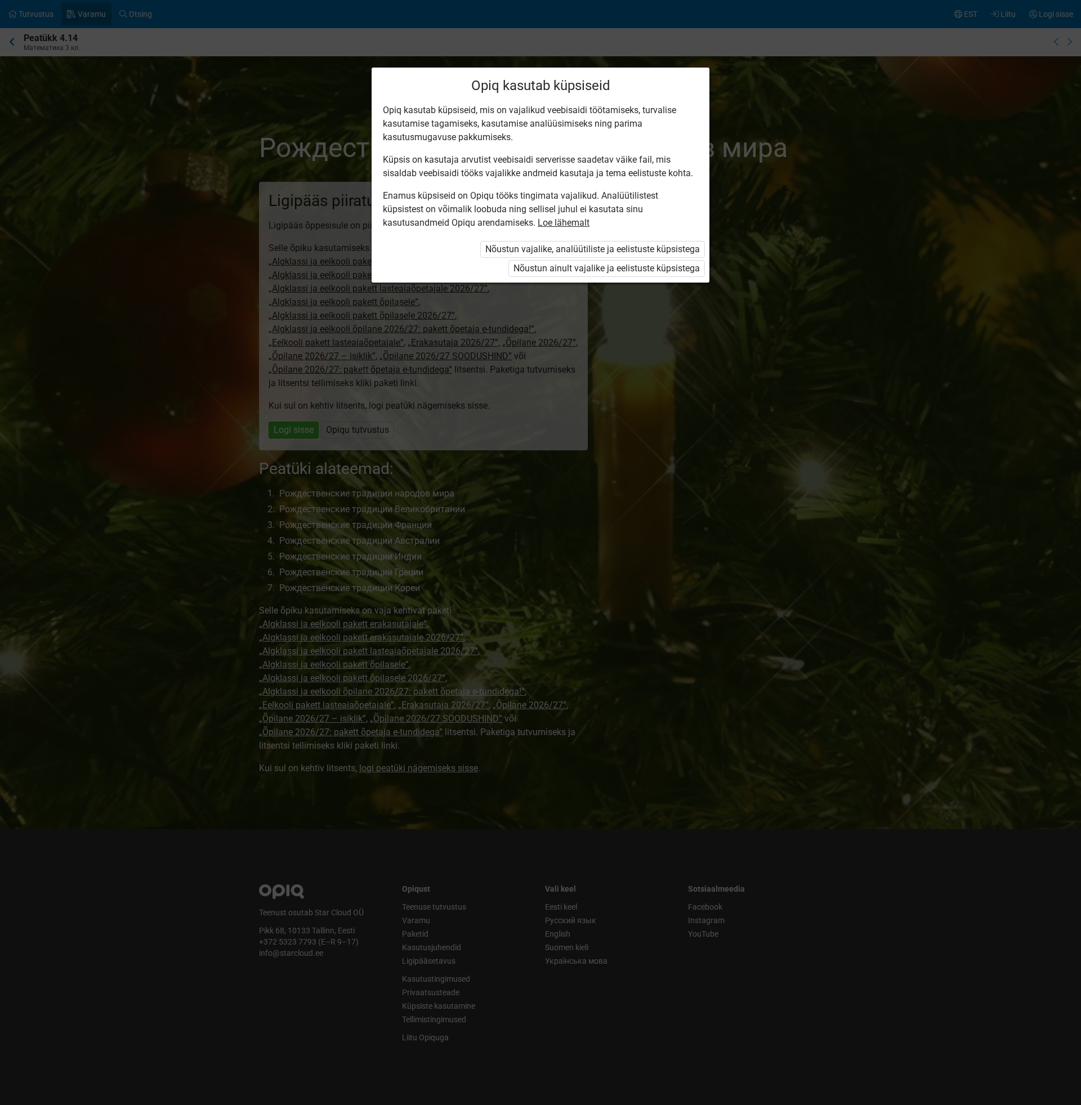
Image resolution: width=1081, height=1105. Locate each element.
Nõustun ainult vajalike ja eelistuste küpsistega (606, 268)
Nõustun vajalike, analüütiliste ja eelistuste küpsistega (592, 249)
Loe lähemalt (563, 222)
